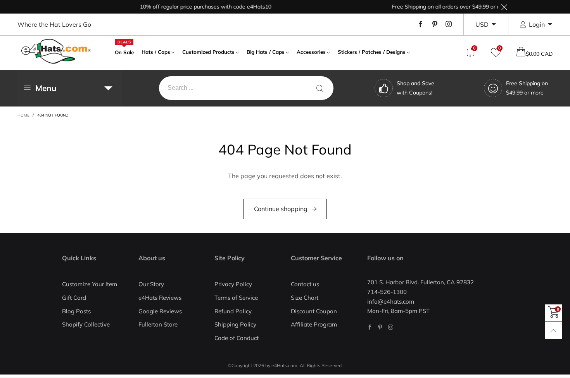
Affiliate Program (314, 324)
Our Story (151, 284)
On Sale (124, 51)
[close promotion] (504, 7)
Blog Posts (76, 311)
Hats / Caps (156, 52)
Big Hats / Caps (266, 52)
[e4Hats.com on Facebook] (369, 327)
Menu (45, 88)
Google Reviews (160, 311)
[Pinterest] (435, 24)
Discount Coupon (314, 311)
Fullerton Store (158, 324)
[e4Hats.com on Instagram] (390, 327)
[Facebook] (421, 24)
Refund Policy (233, 311)
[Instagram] (449, 24)
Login (537, 24)
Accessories (311, 52)
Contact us (305, 284)
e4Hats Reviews (159, 297)
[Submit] (320, 88)
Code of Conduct (236, 338)
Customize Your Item (89, 284)
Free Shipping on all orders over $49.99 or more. (446, 6)
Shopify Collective (86, 324)
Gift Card (74, 297)
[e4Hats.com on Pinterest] (380, 327)
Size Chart (304, 297)
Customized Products (208, 52)
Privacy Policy (233, 284)
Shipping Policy (235, 324)
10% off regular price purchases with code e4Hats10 (201, 6)
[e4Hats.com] (56, 51)
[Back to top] (553, 330)
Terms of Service (236, 297)
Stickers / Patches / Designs (372, 52)
